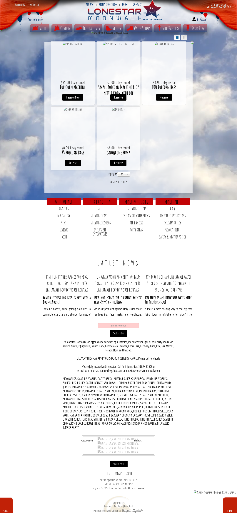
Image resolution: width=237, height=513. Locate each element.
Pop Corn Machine (73, 87)
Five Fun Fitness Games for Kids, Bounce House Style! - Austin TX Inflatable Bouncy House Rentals (67, 283)
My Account (202, 19)
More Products (136, 201)
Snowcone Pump (118, 152)
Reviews (64, 229)
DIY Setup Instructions (172, 215)
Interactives (91, 28)
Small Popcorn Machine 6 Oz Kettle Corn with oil (118, 90)
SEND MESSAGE (118, 464)
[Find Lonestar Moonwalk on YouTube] (118, 452)
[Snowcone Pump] (118, 109)
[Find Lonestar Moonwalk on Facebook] (118, 439)
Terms (108, 473)
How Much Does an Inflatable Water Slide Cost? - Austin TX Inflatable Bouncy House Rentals (168, 283)
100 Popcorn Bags (164, 87)
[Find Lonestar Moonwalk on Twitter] (118, 443)
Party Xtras (199, 28)
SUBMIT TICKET (118, 505)
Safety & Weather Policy (172, 236)
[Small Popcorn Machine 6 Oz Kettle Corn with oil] (118, 44)
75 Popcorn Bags (73, 152)
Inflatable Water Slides (136, 215)
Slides (117, 28)
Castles (43, 28)
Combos (65, 28)
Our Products (100, 201)
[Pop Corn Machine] (73, 44)
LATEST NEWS (118, 263)
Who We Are (63, 201)
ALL (100, 208)
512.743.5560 (218, 6)
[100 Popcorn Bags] (164, 44)
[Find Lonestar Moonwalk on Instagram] (118, 447)
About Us (64, 208)
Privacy (118, 473)
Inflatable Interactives (100, 231)
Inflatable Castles (100, 215)
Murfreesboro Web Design (106, 510)
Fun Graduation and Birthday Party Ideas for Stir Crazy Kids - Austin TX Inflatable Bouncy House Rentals (117, 283)
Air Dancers (171, 28)
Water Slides (142, 28)
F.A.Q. (172, 208)
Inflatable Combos (100, 222)
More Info (173, 201)
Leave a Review (34, 4)
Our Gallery (63, 215)
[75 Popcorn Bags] (73, 109)
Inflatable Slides (136, 208)
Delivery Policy (172, 222)
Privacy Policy (173, 229)
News (63, 222)
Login (63, 236)
